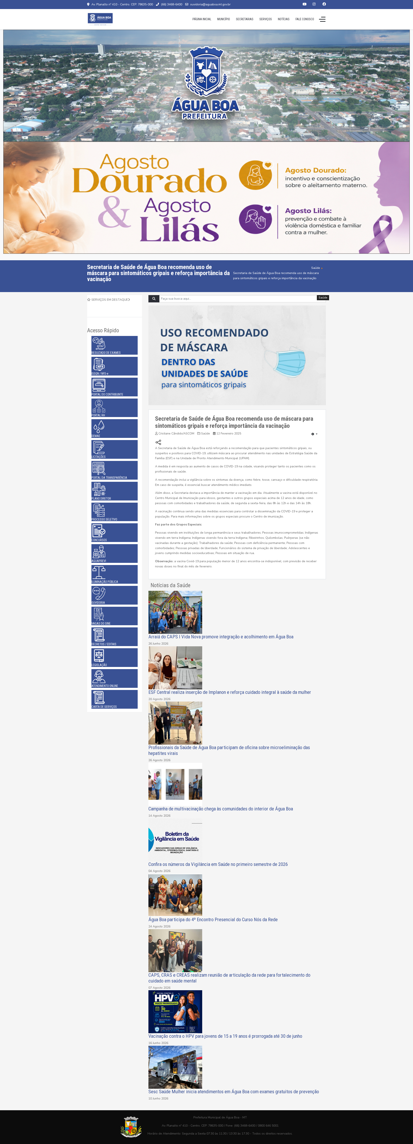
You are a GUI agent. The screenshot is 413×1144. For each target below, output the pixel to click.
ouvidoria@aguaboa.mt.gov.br (210, 4)
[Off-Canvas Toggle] (322, 19)
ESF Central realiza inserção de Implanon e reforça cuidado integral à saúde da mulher (229, 692)
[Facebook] (324, 4)
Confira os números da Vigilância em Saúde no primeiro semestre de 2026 (218, 864)
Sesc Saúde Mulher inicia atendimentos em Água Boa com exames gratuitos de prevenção (233, 1091)
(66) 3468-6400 (171, 4)
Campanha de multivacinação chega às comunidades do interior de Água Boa (220, 808)
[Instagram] (314, 4)
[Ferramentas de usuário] (314, 434)
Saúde (205, 433)
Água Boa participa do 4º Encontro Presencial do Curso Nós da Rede (213, 919)
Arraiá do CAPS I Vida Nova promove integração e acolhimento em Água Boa (220, 636)
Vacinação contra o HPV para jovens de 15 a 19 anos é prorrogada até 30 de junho (225, 1036)
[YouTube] (305, 4)
